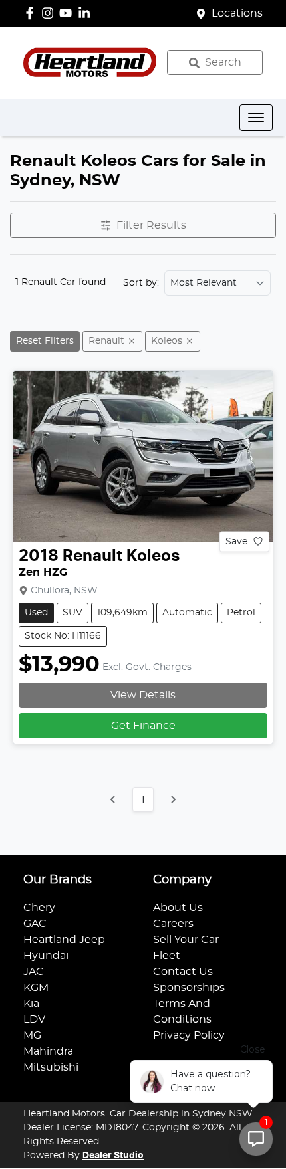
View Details (143, 695)
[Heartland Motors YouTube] (68, 13)
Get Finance (143, 725)
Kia (31, 1003)
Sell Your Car (186, 939)
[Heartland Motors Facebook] (32, 13)
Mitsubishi (50, 1067)
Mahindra (48, 1051)
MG (32, 1035)
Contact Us (183, 971)
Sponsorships (189, 987)
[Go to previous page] (113, 799)
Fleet (166, 955)
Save (236, 541)
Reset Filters (45, 341)
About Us (178, 908)
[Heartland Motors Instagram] (50, 13)
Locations (237, 13)
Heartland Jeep (64, 939)
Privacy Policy (189, 1035)
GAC (35, 923)
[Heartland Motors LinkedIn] (87, 13)
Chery (39, 908)
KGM (36, 987)
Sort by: (141, 283)
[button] (256, 117)
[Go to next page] (173, 799)
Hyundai (46, 955)
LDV (34, 1019)
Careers (173, 923)
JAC (33, 971)
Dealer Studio (113, 1155)
